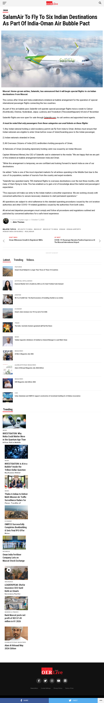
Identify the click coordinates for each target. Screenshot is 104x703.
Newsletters (34, 688)
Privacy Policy (58, 688)
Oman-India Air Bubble (13, 231)
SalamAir (30, 231)
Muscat (38, 229)
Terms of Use (69, 688)
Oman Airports (74, 229)
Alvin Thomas (18, 222)
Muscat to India (51, 229)
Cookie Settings (46, 688)
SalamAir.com (50, 117)
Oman (62, 229)
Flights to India (25, 229)
